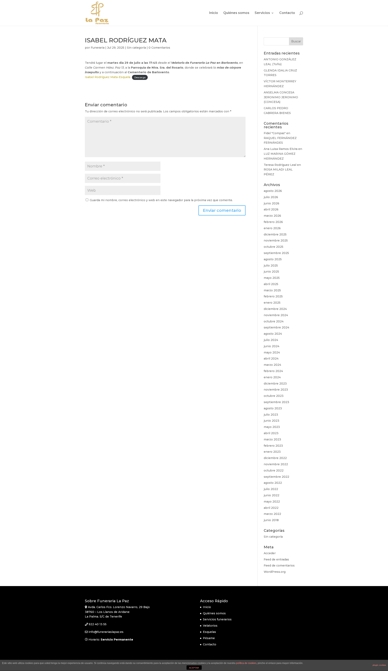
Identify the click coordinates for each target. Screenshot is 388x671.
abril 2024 (271, 358)
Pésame (209, 638)
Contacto (287, 13)
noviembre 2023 (276, 389)
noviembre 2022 (276, 464)
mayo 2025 (272, 278)
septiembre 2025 (276, 253)
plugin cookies (379, 665)
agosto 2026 (273, 191)
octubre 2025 (273, 247)
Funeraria (97, 47)
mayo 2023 (272, 427)
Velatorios (210, 625)
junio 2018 (271, 520)
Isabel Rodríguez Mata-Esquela (107, 77)
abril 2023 (271, 433)
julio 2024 (271, 340)
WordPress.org (275, 572)
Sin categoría (136, 47)
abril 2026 (271, 209)
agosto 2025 (273, 259)
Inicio (213, 13)
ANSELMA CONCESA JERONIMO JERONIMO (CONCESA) (281, 97)
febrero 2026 (273, 222)
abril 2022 (271, 508)
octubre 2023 (274, 396)
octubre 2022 (274, 470)
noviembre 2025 (276, 240)
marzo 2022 (272, 514)
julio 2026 (271, 197)
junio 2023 (271, 420)
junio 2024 (271, 346)
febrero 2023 (273, 445)
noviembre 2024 (276, 315)
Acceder (270, 553)
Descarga (140, 77)
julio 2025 (271, 265)
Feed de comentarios (279, 565)
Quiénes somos (236, 13)
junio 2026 (271, 203)
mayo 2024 (272, 352)
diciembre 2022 (275, 458)
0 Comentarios (159, 47)
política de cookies (246, 663)
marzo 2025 (272, 290)
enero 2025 (272, 302)
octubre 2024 (274, 321)
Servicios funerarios (217, 619)
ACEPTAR (194, 668)
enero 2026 (272, 228)
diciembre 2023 (275, 383)
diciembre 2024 (275, 309)
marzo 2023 (272, 439)
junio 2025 (271, 271)
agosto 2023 (273, 408)
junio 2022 (271, 495)
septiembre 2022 (276, 477)
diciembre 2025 (275, 234)
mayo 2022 (272, 501)
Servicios (262, 13)
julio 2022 (271, 489)
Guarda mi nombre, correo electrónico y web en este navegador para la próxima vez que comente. (161, 200)
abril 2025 (271, 284)
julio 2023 (271, 414)
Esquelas (209, 632)
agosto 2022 (273, 483)
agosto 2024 (273, 334)
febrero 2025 (273, 296)
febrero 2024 (273, 371)
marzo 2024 (272, 365)
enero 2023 (272, 452)
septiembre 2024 (276, 327)
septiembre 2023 (276, 402)
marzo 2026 (272, 215)
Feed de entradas (276, 559)
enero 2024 (272, 377)
